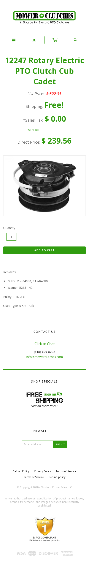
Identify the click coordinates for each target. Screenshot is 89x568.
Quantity (9, 228)
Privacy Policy (42, 471)
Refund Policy (21, 471)
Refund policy (57, 477)
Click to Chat (45, 343)
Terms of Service (66, 471)
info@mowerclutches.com (44, 357)
